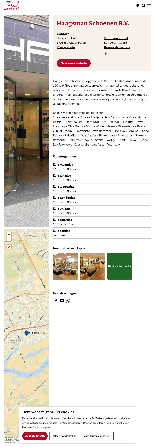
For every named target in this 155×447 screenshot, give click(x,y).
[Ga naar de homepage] (11, 5)
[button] (26, 333)
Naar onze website (74, 63)
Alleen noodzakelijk (64, 436)
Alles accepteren (35, 435)
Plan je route (66, 47)
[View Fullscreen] (9, 247)
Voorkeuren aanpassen (97, 436)
